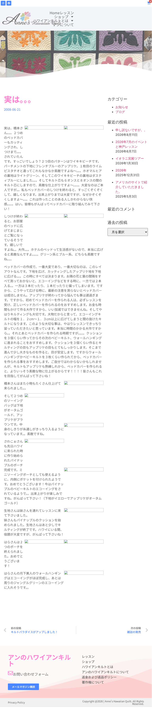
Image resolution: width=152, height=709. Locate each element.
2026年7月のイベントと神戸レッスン (131, 144)
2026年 (121, 170)
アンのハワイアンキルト (39, 660)
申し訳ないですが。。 (131, 130)
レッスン (67, 13)
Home (55, 13)
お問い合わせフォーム (30, 674)
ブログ (120, 112)
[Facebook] (9, 3)
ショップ (61, 17)
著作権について (93, 682)
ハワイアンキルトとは (50, 21)
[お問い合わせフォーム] (10, 673)
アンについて (63, 25)
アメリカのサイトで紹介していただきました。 (131, 187)
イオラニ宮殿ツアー (129, 158)
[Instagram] (3, 3)
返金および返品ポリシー (99, 677)
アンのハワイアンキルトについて (105, 671)
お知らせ (121, 107)
